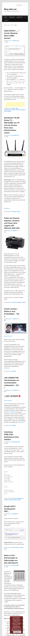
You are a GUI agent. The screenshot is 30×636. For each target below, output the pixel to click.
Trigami (14, 371)
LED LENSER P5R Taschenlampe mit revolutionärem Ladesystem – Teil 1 (11, 382)
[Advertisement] (15, 104)
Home (5, 17)
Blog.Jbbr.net (10, 9)
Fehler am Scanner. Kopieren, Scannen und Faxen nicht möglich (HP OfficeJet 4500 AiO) (12, 223)
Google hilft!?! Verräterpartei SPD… (10, 508)
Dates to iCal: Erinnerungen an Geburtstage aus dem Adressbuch (11, 559)
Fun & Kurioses (15, 547)
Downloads (11, 17)
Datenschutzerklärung (16, 630)
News (5, 549)
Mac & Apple (15, 108)
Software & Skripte (16, 109)
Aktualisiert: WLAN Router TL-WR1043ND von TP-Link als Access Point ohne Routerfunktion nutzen (12, 125)
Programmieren (7, 109)
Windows (9, 111)
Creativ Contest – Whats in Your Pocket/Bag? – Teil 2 (11, 312)
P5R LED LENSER (11, 412)
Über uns (6, 20)
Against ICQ (19, 17)
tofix (16, 25)
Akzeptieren (17, 632)
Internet (14, 302)
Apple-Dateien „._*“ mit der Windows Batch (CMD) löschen (12, 34)
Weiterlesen (7, 208)
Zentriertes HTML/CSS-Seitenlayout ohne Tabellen (11, 436)
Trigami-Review (7, 336)
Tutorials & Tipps (16, 211)
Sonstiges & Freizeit (21, 302)
